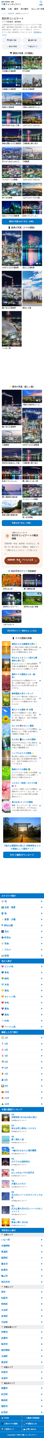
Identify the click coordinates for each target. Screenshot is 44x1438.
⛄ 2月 (4, 1043)
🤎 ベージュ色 (8, 1027)
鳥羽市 (4, 1344)
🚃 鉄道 (5, 955)
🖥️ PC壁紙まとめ (30, 1424)
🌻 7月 (4, 1074)
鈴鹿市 (4, 1270)
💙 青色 (5, 972)
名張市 (4, 1378)
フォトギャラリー (11, 4)
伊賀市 (4, 1372)
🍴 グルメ (6, 949)
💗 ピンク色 (7, 966)
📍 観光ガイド (32, 46)
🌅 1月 (4, 1037)
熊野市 (4, 1406)
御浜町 (4, 1400)
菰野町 (4, 1258)
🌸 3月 (4, 1050)
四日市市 (11, 13)
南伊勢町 (5, 1350)
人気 (10, 9)
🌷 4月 (4, 1056)
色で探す (25, 9)
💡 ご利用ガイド (7, 1429)
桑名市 (4, 1264)
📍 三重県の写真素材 (31, 1418)
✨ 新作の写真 (11, 46)
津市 (3, 1292)
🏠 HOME (5, 1418)
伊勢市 (4, 1332)
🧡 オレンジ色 (8, 996)
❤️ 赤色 (5, 1002)
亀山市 (4, 1276)
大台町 (4, 1310)
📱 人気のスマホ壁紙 (9, 1424)
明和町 (4, 1304)
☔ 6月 (4, 1068)
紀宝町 (4, 1412)
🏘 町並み (6, 937)
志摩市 (4, 1338)
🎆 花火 (5, 931)
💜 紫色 (5, 1008)
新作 (16, 9)
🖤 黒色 (5, 1014)
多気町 (4, 1316)
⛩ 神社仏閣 (7, 925)
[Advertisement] (22, 367)
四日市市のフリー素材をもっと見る (22, 631)
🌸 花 (4, 901)
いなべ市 (5, 1239)
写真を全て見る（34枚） (22, 523)
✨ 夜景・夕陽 (8, 919)
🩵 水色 (5, 984)
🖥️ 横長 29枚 (11, 40)
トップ (3, 13)
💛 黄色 (5, 990)
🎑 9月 (4, 1086)
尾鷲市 (4, 1388)
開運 (3, 9)
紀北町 (4, 1394)
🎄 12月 (5, 1104)
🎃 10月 (5, 1092)
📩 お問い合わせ (29, 1429)
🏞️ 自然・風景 (8, 907)
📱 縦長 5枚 (32, 40)
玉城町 (4, 1356)
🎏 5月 (4, 1062)
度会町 (4, 1362)
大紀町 (4, 1322)
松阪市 (4, 1298)
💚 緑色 (5, 978)
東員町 (4, 1252)
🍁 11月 (5, 1098)
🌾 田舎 (5, 943)
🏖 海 (4, 913)
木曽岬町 (5, 1245)
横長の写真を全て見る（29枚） (22, 221)
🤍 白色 (5, 1020)
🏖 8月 (4, 1080)
